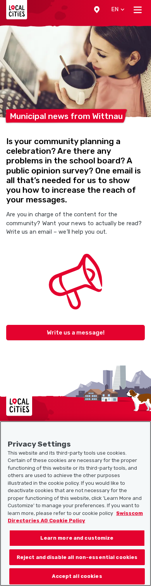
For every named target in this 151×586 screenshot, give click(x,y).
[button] (97, 9)
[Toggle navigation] (137, 10)
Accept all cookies (77, 576)
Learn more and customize (76, 538)
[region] (75, 503)
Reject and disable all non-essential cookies (77, 557)
